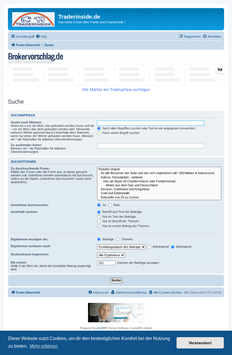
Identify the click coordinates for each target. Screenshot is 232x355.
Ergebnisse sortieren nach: (31, 246)
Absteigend (183, 246)
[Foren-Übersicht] (33, 18)
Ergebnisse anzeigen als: (29, 239)
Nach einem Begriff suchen (120, 132)
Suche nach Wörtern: (26, 122)
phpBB (101, 328)
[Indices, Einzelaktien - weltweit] (159, 177)
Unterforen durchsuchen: (30, 205)
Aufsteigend (160, 246)
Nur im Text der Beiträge (119, 216)
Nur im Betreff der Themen (120, 221)
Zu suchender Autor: (26, 145)
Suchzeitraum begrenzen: (30, 254)
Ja (104, 205)
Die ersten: (19, 262)
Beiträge (108, 239)
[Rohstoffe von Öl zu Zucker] (159, 198)
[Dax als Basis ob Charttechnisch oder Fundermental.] (159, 181)
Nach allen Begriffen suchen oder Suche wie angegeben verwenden (148, 128)
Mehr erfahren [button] (44, 346)
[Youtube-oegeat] (159, 169)
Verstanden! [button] (200, 343)
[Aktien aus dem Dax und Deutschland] (159, 185)
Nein (116, 205)
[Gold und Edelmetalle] (159, 193)
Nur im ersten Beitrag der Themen (125, 226)
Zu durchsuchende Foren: (30, 168)
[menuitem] (41, 36)
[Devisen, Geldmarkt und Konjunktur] (159, 189)
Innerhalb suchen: (24, 211)
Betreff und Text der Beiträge (122, 211)
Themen (127, 239)
